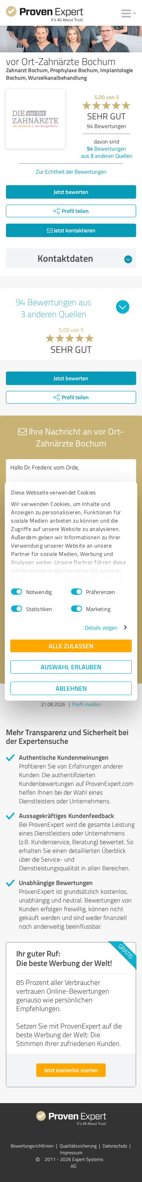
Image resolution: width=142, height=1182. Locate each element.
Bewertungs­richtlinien (32, 1145)
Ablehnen (71, 688)
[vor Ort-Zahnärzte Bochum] (35, 119)
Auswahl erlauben (71, 666)
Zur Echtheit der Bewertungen (71, 171)
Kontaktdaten (65, 258)
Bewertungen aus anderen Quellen (107, 152)
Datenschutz (115, 1145)
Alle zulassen (71, 645)
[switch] (76, 591)
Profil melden (86, 704)
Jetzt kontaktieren (73, 230)
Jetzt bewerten (71, 191)
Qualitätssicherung (78, 1145)
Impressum (71, 1152)
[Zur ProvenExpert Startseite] (44, 15)
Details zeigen (101, 627)
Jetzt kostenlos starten (71, 1070)
